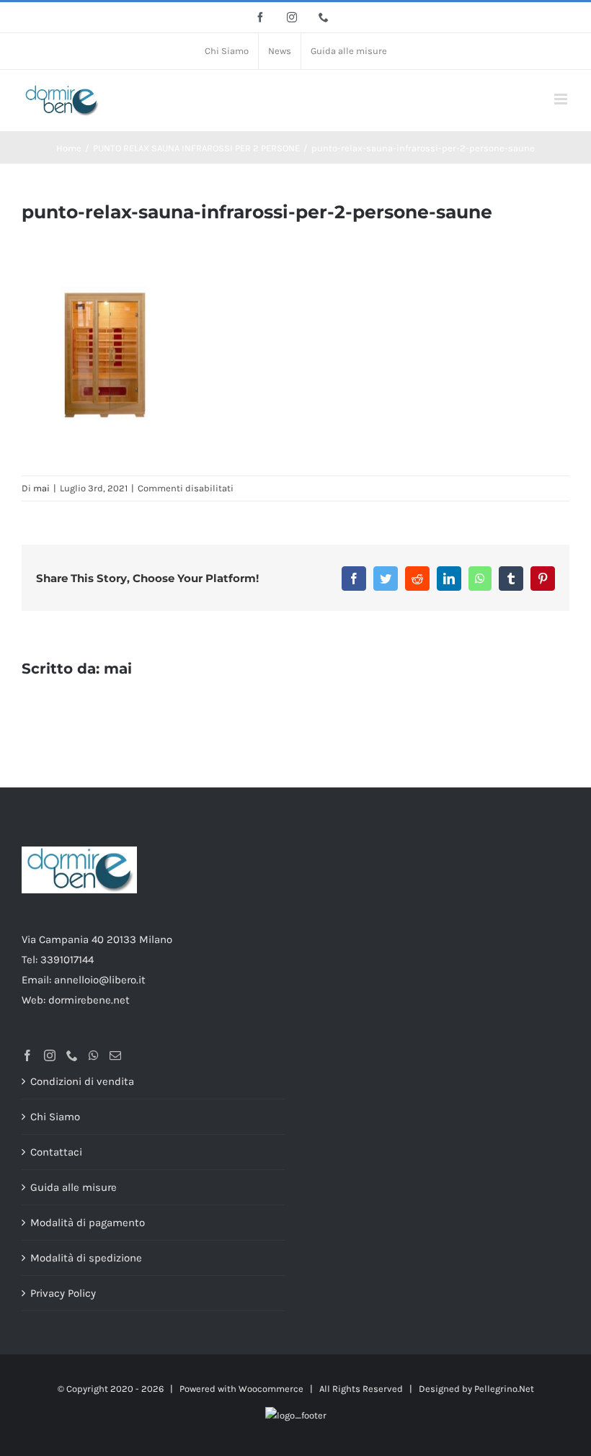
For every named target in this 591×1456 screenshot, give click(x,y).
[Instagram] (49, 1055)
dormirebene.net (89, 999)
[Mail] (115, 1055)
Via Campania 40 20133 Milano (97, 939)
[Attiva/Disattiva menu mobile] (561, 99)
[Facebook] (27, 1055)
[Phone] (72, 1055)
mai (41, 488)
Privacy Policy (63, 1293)
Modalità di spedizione (86, 1257)
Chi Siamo (55, 1116)
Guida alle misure (73, 1187)
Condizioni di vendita (82, 1081)
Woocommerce (271, 1388)
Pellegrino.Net (504, 1388)
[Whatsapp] (94, 1055)
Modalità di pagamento (87, 1222)
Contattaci (56, 1151)
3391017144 (67, 959)
